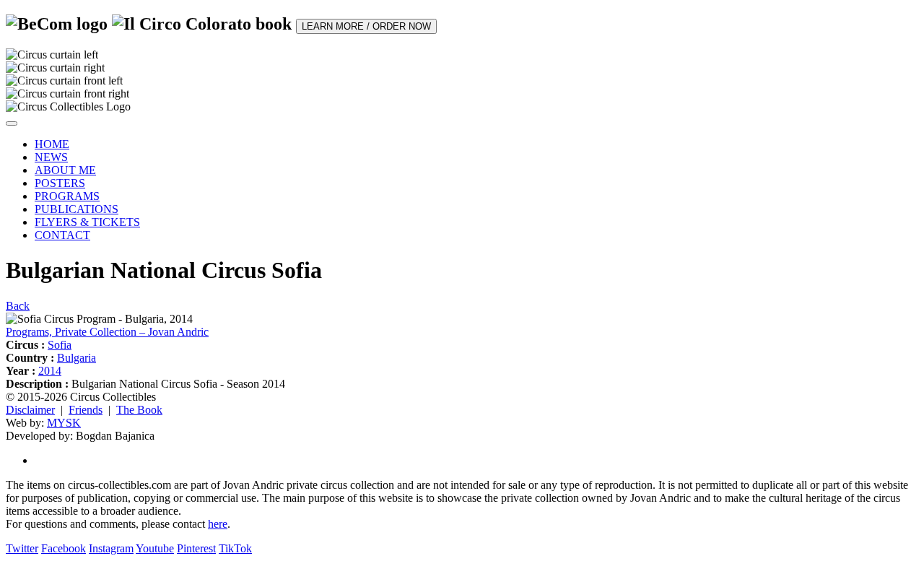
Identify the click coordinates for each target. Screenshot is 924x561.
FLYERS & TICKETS (87, 222)
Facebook (63, 548)
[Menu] (11, 123)
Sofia (59, 345)
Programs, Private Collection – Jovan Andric (107, 332)
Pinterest (196, 548)
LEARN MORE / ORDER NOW (366, 26)
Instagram (111, 548)
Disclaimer (30, 410)
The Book (139, 410)
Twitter (22, 548)
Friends (86, 410)
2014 (49, 371)
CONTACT (62, 235)
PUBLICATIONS (76, 209)
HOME (52, 144)
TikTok (235, 548)
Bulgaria (76, 358)
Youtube (155, 548)
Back (18, 306)
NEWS (51, 157)
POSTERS (60, 183)
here (217, 524)
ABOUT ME (65, 170)
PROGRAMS (67, 196)
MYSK (64, 423)
